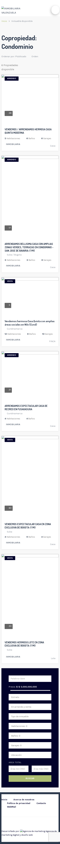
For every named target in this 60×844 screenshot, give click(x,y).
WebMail (11, 806)
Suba (9, 254)
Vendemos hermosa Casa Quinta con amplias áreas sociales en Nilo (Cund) (30, 323)
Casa (52, 145)
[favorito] (45, 124)
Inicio (4, 21)
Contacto (41, 803)
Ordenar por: (13, 56)
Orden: (35, 56)
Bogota (18, 254)
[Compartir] (49, 124)
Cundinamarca (14, 328)
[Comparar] (53, 124)
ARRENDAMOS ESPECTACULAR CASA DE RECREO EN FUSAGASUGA (26, 407)
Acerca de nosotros (23, 799)
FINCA (52, 341)
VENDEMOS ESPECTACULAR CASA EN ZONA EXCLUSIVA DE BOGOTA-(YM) (28, 525)
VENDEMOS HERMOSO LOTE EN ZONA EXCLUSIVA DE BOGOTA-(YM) (24, 644)
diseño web (27, 835)
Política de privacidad (18, 803)
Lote (53, 658)
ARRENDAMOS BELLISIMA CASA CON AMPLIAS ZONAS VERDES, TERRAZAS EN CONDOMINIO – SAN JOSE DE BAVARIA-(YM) (29, 247)
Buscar (30, 778)
